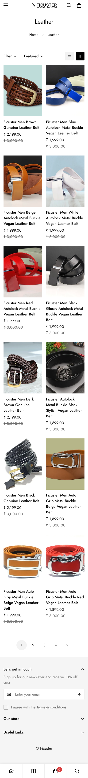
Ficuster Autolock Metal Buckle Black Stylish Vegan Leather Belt (64, 407)
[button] (79, 5)
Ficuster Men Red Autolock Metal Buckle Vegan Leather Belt (22, 308)
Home (33, 34)
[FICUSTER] (44, 5)
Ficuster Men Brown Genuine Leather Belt (21, 124)
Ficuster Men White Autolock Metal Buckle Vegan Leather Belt (64, 218)
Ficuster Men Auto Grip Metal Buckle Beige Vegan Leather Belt (63, 504)
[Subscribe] (79, 694)
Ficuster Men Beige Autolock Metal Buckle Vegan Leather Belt (22, 218)
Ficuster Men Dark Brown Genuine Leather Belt (19, 404)
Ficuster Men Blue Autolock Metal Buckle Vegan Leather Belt (64, 127)
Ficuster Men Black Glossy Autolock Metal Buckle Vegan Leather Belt (64, 311)
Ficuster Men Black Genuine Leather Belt (21, 498)
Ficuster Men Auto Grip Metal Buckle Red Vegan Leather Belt (65, 597)
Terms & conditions (51, 707)
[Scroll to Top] (79, 753)
